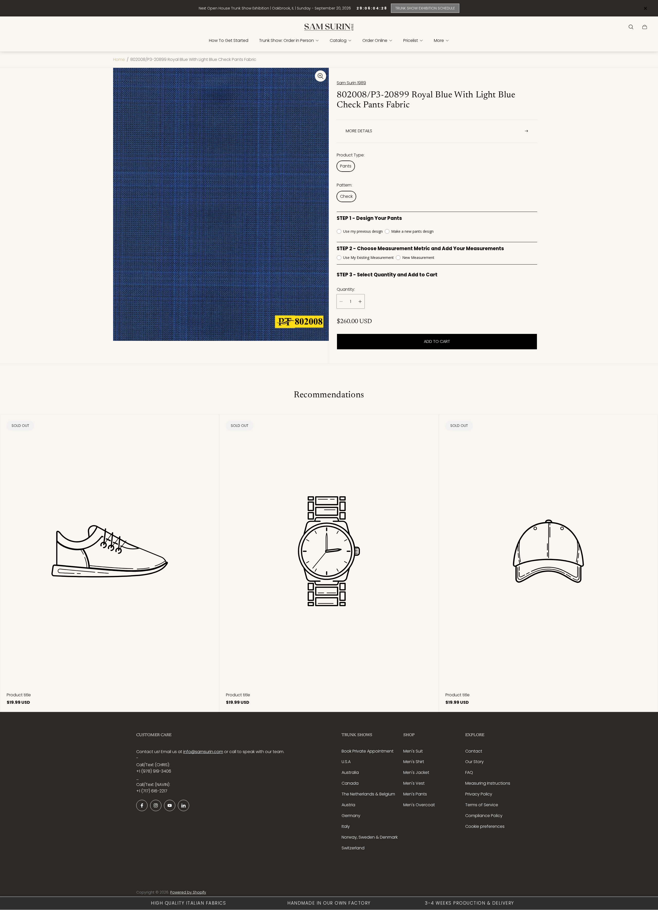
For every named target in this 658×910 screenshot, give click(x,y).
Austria (348, 805)
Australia (350, 772)
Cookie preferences (485, 826)
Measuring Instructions (487, 783)
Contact (473, 751)
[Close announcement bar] (645, 8)
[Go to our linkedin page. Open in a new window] (183, 805)
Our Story (474, 762)
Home (119, 59)
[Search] (631, 27)
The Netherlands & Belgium (368, 794)
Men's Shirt (413, 762)
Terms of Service (481, 805)
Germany (351, 816)
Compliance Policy (483, 816)
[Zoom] (320, 76)
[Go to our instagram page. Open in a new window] (155, 805)
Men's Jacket (416, 772)
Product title (19, 695)
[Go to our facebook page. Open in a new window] (142, 805)
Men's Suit (413, 751)
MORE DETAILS (359, 131)
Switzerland (353, 848)
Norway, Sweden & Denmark (370, 837)
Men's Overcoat (419, 805)
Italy (346, 826)
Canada (350, 783)
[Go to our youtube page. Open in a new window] (169, 805)
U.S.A (346, 762)
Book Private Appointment (368, 751)
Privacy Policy (478, 794)
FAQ (469, 772)
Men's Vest (414, 783)
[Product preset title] (109, 551)
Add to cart (437, 341)
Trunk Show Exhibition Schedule (425, 8)
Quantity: (346, 289)
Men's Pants (415, 794)
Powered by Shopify (188, 892)
